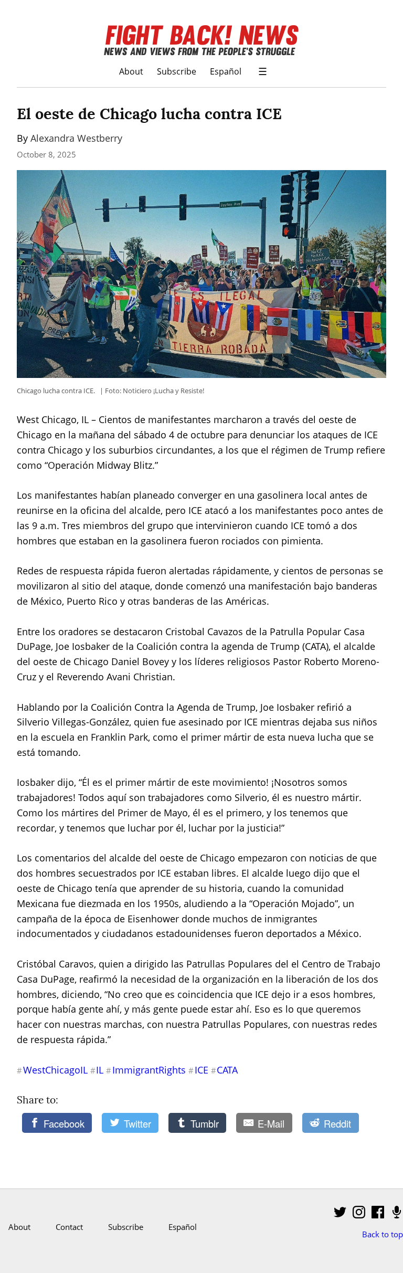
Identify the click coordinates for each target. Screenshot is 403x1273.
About (131, 71)
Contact (69, 1227)
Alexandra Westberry (76, 138)
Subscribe (176, 71)
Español (225, 71)
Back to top (382, 1234)
